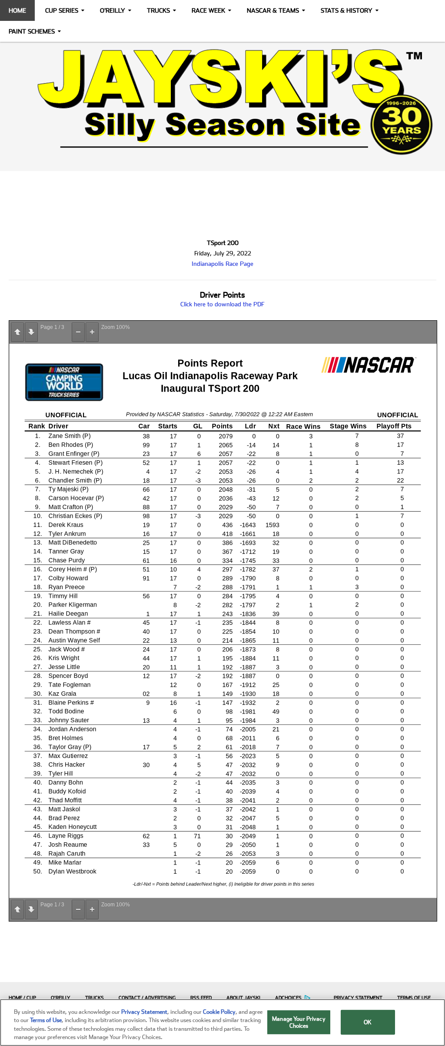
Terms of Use (414, 998)
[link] (222, 101)
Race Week (208, 10)
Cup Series (61, 10)
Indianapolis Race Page (222, 263)
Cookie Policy (219, 1012)
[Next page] (31, 332)
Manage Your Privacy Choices (298, 1022)
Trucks (158, 10)
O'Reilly (112, 10)
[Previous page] (17, 332)
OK (368, 1022)
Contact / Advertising (147, 998)
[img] (222, 101)
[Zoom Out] (78, 332)
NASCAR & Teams (273, 10)
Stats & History (346, 10)
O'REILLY (60, 998)
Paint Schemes (32, 31)
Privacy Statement (358, 998)
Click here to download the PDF (222, 304)
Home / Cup (22, 998)
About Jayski (243, 998)
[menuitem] (20, 997)
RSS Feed (201, 998)
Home (17, 10)
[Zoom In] (92, 332)
